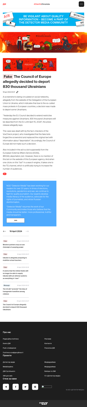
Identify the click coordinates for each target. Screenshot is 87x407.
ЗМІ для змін (7, 376)
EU (5, 174)
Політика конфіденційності (13, 353)
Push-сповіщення (9, 348)
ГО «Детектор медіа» (52, 376)
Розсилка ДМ (49, 348)
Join (15, 220)
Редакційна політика (11, 339)
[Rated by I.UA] (47, 387)
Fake (8, 76)
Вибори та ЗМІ (50, 371)
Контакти (48, 343)
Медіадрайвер (50, 362)
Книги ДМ (7, 343)
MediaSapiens (8, 367)
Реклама (47, 339)
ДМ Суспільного (9, 371)
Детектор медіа (9, 362)
